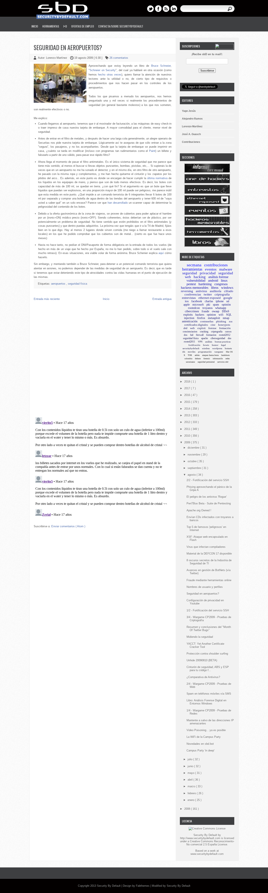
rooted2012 (224, 334)
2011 (187, 429)
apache (204, 338)
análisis (208, 341)
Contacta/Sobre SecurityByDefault (120, 26)
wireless (206, 348)
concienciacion (190, 331)
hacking (200, 277)
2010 (187, 435)
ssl (227, 301)
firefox (201, 318)
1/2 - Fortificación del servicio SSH (208, 610)
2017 (187, 388)
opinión (226, 304)
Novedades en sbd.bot (200, 743)
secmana (194, 265)
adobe (197, 355)
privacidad (208, 273)
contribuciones (216, 265)
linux (224, 280)
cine (213, 324)
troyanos (207, 308)
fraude (205, 311)
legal (223, 345)
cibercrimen (192, 311)
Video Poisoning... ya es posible (206, 730)
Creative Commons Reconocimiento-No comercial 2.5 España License (210, 843)
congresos (221, 284)
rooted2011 (189, 341)
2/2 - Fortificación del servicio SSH (208, 480)
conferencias (192, 294)
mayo (191, 773)
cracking (204, 331)
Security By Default (109, 885)
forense (212, 328)
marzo (192, 786)
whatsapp (220, 308)
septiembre (195, 468)
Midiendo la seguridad (200, 636)
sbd (185, 328)
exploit (201, 328)
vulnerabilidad (196, 280)
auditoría (215, 291)
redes (227, 358)
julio (190, 759)
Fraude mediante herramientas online (209, 580)
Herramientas (50, 26)
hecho (101, 74)
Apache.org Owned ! (199, 510)
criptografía (216, 331)
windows (227, 287)
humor (215, 345)
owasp (215, 311)
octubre (192, 461)
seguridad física (77, 283)
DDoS (225, 311)
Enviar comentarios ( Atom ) (68, 526)
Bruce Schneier (161, 65)
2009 (187, 442)
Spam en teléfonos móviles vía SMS (209, 693)
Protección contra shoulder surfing (207, 653)
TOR (190, 355)
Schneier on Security (103, 70)
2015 (187, 402)
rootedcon (194, 308)
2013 (187, 415)
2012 (187, 422)
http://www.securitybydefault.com (200, 838)
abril (190, 779)
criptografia (222, 294)
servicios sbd (222, 362)
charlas (209, 301)
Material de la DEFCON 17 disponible (209, 553)
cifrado (228, 291)
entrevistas (189, 297)
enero (191, 800)
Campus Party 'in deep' (200, 750)
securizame (190, 362)
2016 (187, 395)
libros (214, 287)
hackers (199, 314)
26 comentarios (119, 57)
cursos (228, 331)
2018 (187, 381)
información (218, 358)
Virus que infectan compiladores (206, 546)
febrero (192, 793)
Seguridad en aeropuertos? (68, 47)
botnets (228, 348)
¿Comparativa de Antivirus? (203, 677)
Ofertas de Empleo (82, 26)
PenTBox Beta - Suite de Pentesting (209, 503)
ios (187, 301)
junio (191, 766)
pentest (191, 284)
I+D (65, 26)
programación (205, 351)
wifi (221, 314)
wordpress (217, 348)
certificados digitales (196, 324)
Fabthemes (143, 885)
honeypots (224, 324)
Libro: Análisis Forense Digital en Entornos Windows (206, 702)
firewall (200, 334)
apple (186, 304)
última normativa (157, 178)
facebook (196, 301)
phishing (221, 321)
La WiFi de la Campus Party (204, 736)
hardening (205, 284)
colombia (188, 358)
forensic (207, 358)
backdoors (225, 355)
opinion (211, 314)
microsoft (198, 304)
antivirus (201, 291)
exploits (188, 314)
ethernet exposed (209, 297)
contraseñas (206, 321)
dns (229, 338)
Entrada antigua (161, 299)
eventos (210, 269)
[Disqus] (102, 359)
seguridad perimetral (206, 362)
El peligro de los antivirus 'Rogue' (207, 496)
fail (191, 334)
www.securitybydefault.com (207, 853)
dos (185, 334)
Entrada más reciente (47, 299)
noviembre (194, 454)
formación (225, 328)
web (192, 328)
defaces (198, 358)
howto (206, 345)
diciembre (194, 447)
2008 (187, 808)
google (227, 297)
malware (225, 269)
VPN (200, 341)
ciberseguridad (218, 338)
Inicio (34, 26)
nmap (226, 318)
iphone (220, 301)
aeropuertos (58, 283)
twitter (208, 294)
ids (183, 351)
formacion (211, 334)
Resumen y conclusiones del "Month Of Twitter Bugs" (209, 628)
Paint (152, 150)
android (213, 280)
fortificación (194, 345)
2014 (187, 408)
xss (230, 321)
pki (208, 304)
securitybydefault (191, 348)
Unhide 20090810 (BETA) (202, 660)
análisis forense (218, 277)
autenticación (189, 321)
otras (110, 74)
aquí (161, 253)
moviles (191, 351)
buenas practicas (223, 341)
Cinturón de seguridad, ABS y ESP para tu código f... (208, 668)
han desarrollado (118, 202)
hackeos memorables (194, 287)
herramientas (192, 269)
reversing (187, 291)
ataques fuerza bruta (210, 355)
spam (216, 304)
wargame (218, 351)
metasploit (214, 318)
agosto (192, 474)
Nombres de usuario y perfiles (205, 586)
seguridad (189, 273)
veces (117, 74)
